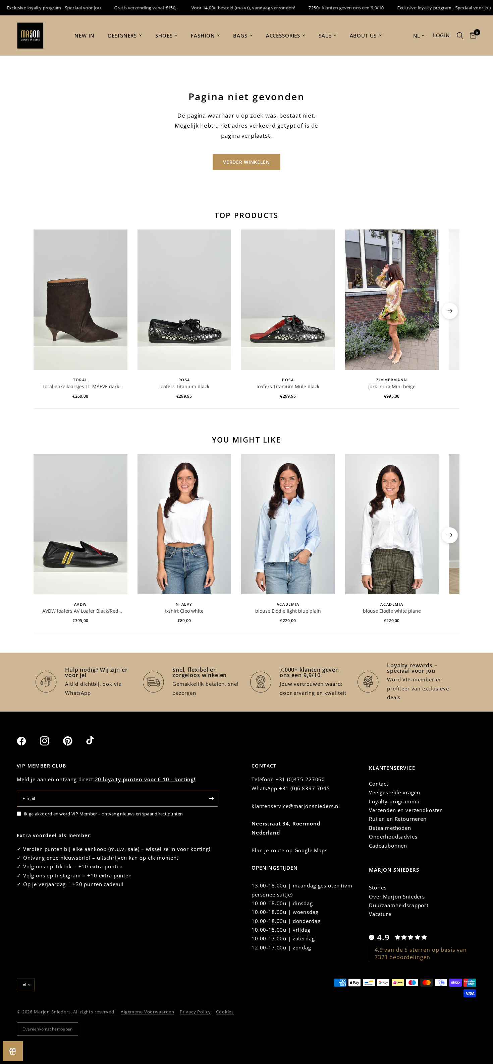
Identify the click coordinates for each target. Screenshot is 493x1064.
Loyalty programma (394, 801)
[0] (471, 35)
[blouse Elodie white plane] (392, 524)
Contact (378, 783)
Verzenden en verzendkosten (406, 810)
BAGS (240, 35)
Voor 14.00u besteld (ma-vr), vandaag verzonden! (229, 8)
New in (84, 35)
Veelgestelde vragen (394, 792)
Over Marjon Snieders (397, 896)
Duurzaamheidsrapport (399, 905)
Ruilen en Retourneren (398, 818)
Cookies (225, 1012)
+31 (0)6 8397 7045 (304, 788)
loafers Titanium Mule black (288, 386)
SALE (325, 35)
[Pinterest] (74, 741)
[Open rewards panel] (13, 1051)
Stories (378, 887)
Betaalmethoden (390, 827)
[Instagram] (50, 741)
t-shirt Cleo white (184, 611)
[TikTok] (97, 740)
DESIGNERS (122, 35)
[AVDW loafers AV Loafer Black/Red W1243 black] (80, 524)
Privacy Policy (195, 1012)
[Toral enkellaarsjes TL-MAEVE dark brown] (80, 299)
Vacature (380, 914)
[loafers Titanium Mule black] (288, 299)
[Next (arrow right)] (450, 311)
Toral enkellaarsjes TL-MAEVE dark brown (80, 386)
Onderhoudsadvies (393, 836)
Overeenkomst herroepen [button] (47, 1029)
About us (363, 35)
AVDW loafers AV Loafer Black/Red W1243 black (80, 611)
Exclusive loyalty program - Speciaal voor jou (430, 8)
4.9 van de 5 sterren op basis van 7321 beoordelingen (421, 953)
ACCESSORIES (283, 35)
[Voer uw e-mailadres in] (211, 799)
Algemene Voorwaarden (147, 1012)
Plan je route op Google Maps (290, 850)
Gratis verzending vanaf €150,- (132, 8)
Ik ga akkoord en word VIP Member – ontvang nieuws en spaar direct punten (103, 814)
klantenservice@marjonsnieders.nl (296, 806)
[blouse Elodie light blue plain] (288, 524)
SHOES (163, 35)
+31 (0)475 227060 (300, 779)
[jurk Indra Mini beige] (392, 299)
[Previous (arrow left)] (43, 311)
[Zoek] (460, 35)
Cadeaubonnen (388, 845)
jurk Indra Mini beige (392, 386)
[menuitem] (84, 35)
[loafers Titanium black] (184, 299)
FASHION (203, 35)
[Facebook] (27, 741)
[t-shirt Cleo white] (184, 524)
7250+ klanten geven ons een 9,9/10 (331, 8)
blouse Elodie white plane (392, 611)
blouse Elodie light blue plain (288, 611)
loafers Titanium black (184, 386)
